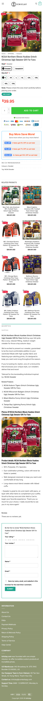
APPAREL (11, 53)
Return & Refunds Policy (11, 632)
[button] (3, 3)
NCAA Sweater (9, 169)
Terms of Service (8, 641)
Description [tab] (6, 326)
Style (4, 64)
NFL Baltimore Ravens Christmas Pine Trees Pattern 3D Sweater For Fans (32, 313)
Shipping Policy (8, 637)
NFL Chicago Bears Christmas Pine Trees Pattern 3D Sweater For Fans (11, 279)
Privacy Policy (7, 629)
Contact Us (6, 616)
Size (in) (5, 73)
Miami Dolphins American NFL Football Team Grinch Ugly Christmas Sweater (32, 210)
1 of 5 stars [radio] (5, 540)
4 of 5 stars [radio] (21, 540)
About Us (5, 612)
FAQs (4, 620)
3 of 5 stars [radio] (14, 540)
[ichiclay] (20, 3)
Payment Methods (9, 624)
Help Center (6, 645)
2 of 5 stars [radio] (9, 540)
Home (4, 53)
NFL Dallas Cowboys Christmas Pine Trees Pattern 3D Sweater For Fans (11, 313)
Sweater (19, 53)
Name (7, 561)
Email (7, 571)
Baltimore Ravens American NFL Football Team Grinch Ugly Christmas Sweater (32, 279)
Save (4, 14)
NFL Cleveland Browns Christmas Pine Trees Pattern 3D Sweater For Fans (11, 244)
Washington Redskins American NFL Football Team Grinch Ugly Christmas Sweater (32, 244)
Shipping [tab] (5, 330)
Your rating (9, 537)
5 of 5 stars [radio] (30, 540)
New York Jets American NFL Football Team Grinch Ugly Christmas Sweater (11, 210)
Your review (10, 543)
